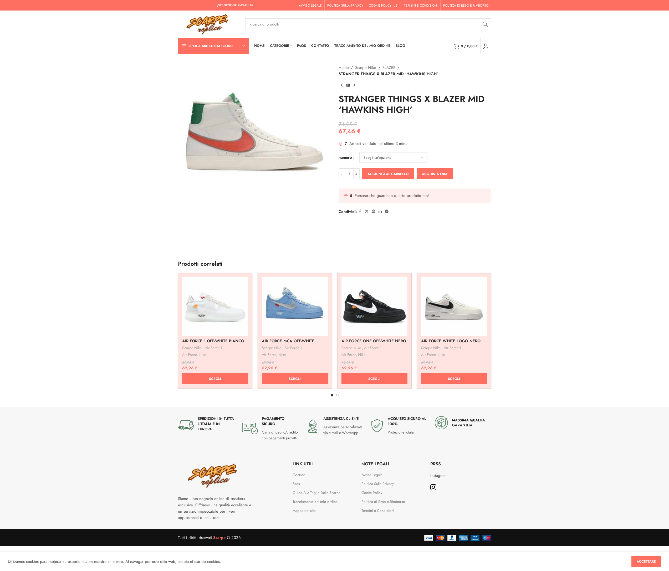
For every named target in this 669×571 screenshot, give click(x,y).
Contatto (299, 474)
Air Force (189, 354)
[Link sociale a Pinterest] (373, 211)
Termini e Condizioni (377, 510)
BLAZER (388, 67)
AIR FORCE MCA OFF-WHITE (288, 341)
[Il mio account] (486, 46)
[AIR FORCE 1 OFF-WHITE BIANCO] (215, 306)
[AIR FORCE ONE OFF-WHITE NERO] (374, 306)
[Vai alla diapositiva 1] (332, 395)
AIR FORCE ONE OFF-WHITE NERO (373, 341)
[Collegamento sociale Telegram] (386, 211)
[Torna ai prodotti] (348, 85)
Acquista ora (434, 173)
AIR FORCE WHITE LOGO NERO (451, 341)
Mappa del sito (304, 510)
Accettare (646, 561)
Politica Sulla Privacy (377, 483)
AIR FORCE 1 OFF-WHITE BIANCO (213, 341)
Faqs (296, 483)
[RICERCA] (485, 24)
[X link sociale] (366, 211)
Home (344, 67)
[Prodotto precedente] (342, 85)
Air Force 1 (213, 347)
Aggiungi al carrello (388, 173)
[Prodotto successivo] (354, 85)
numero (345, 157)
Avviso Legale (371, 474)
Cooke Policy (371, 492)
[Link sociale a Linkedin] (380, 211)
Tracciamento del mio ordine (315, 501)
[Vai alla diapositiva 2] (337, 395)
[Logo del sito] (209, 24)
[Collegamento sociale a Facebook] (360, 211)
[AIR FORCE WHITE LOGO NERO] (454, 306)
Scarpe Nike (365, 67)
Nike (202, 354)
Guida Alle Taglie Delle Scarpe (317, 492)
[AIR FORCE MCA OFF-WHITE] (295, 306)
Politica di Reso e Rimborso (383, 501)
